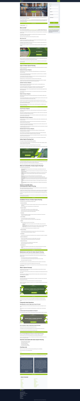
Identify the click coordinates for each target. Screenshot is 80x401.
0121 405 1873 (21, 398)
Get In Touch (33, 296)
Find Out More (33, 197)
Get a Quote (33, 11)
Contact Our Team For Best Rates (33, 63)
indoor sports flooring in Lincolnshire (33, 29)
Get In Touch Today (34, 23)
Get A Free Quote (34, 374)
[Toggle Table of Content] (26, 25)
